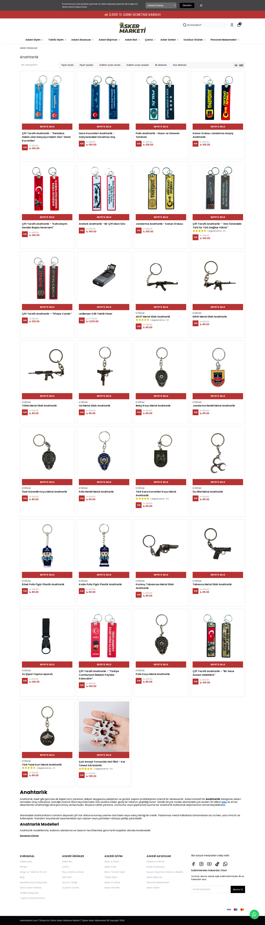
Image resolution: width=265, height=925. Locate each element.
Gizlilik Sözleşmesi (29, 892)
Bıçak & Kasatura (156, 866)
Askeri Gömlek (111, 887)
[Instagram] (201, 864)
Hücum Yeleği (69, 882)
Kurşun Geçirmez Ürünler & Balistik (165, 872)
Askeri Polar (110, 866)
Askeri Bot (131, 39)
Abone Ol (238, 889)
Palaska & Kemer (156, 861)
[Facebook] (193, 864)
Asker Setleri (168, 39)
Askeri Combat (112, 882)
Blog (22, 877)
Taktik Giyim (56, 39)
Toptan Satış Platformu (32, 898)
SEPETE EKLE (47, 126)
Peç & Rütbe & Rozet (73, 872)
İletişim (23, 866)
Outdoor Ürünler (193, 39)
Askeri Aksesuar (81, 39)
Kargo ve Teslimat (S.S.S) (33, 872)
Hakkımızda (26, 861)
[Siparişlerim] (232, 25)
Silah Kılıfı (67, 877)
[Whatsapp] (225, 864)
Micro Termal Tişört (114, 872)
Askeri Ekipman (108, 39)
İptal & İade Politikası (31, 887)
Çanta (149, 39)
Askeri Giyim (33, 39)
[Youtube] (209, 864)
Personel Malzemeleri (223, 39)
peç (224, 802)
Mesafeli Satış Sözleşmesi (33, 882)
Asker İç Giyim (111, 861)
